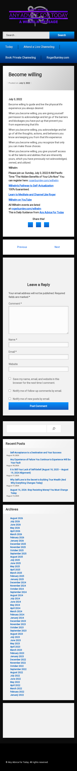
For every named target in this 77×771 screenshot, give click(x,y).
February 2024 (17, 614)
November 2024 (18, 585)
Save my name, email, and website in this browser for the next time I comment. (36, 381)
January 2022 (17, 695)
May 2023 (15, 643)
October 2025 (17, 550)
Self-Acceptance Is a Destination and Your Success (35, 452)
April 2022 (15, 685)
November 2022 (18, 663)
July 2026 (15, 521)
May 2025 (15, 566)
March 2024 (16, 611)
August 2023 (16, 634)
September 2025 (18, 553)
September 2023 (18, 630)
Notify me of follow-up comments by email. (37, 390)
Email (13, 351)
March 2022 (16, 688)
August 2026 (16, 518)
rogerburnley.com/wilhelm (44, 180)
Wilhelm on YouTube (20, 199)
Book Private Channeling (20, 57)
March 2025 (16, 573)
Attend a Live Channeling (39, 47)
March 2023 (16, 650)
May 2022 (15, 682)
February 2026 (17, 537)
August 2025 (16, 557)
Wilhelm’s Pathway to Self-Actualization (31, 185)
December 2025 (18, 544)
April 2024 (15, 608)
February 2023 (17, 653)
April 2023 (15, 647)
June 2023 (15, 640)
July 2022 (15, 675)
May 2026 (15, 528)
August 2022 (16, 672)
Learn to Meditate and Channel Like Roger (32, 194)
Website (13, 364)
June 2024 (15, 602)
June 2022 (15, 679)
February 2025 (17, 576)
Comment (15, 303)
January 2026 (17, 541)
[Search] (54, 429)
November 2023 (18, 624)
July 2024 (15, 598)
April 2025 (15, 569)
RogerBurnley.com (58, 57)
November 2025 (18, 547)
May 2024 (15, 605)
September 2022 (18, 669)
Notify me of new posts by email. (31, 398)
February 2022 (17, 692)
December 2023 (18, 621)
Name (13, 339)
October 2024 (17, 589)
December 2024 (18, 582)
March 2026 (16, 534)
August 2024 (16, 595)
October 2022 (17, 666)
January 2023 (17, 656)
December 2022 (18, 659)
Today (9, 47)
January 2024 (17, 618)
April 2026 (15, 531)
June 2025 (15, 563)
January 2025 (17, 579)
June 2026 (15, 524)
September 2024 (18, 592)
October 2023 (17, 627)
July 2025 (15, 560)
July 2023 (15, 637)
